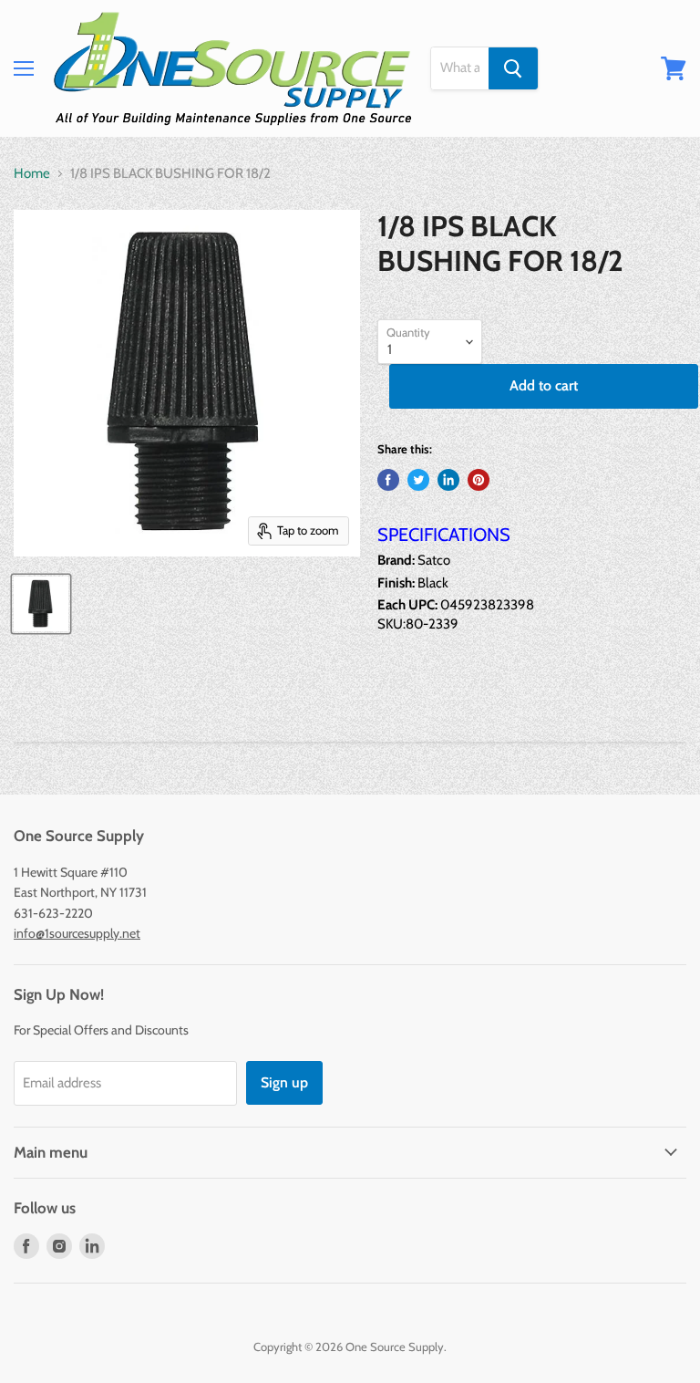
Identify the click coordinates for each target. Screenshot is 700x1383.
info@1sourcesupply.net (77, 933)
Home (32, 174)
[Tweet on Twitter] (418, 480)
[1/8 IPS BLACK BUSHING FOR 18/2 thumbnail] (41, 604)
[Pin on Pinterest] (478, 480)
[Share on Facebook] (388, 480)
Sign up (284, 1082)
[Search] (513, 68)
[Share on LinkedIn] (448, 480)
